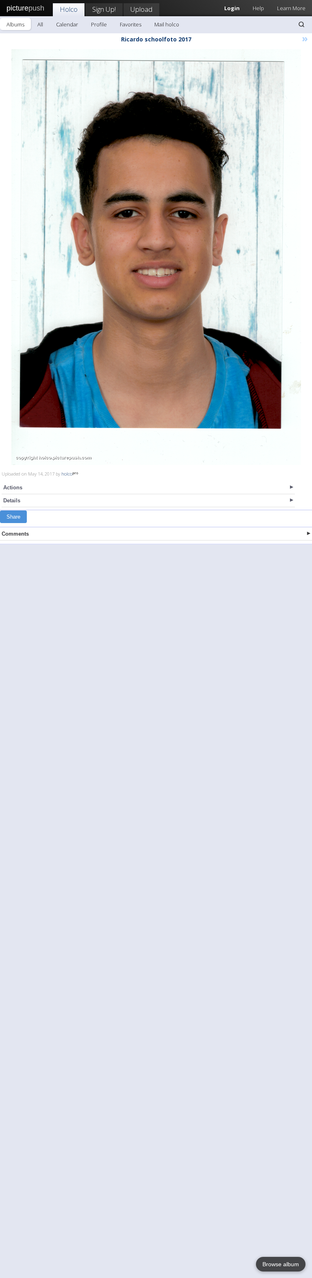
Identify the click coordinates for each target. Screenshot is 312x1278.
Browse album (280, 1264)
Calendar (67, 24)
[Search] (301, 24)
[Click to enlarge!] (156, 257)
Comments (15, 534)
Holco (69, 9)
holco (66, 474)
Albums (15, 24)
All (40, 24)
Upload (141, 9)
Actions (12, 487)
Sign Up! (104, 9)
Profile (99, 24)
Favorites (130, 24)
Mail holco (166, 24)
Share (13, 517)
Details (11, 500)
